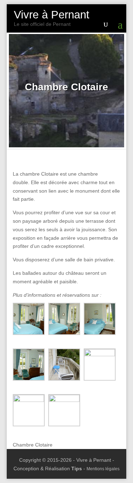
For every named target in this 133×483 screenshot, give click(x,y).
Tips (76, 468)
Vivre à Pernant (51, 14)
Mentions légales (103, 468)
